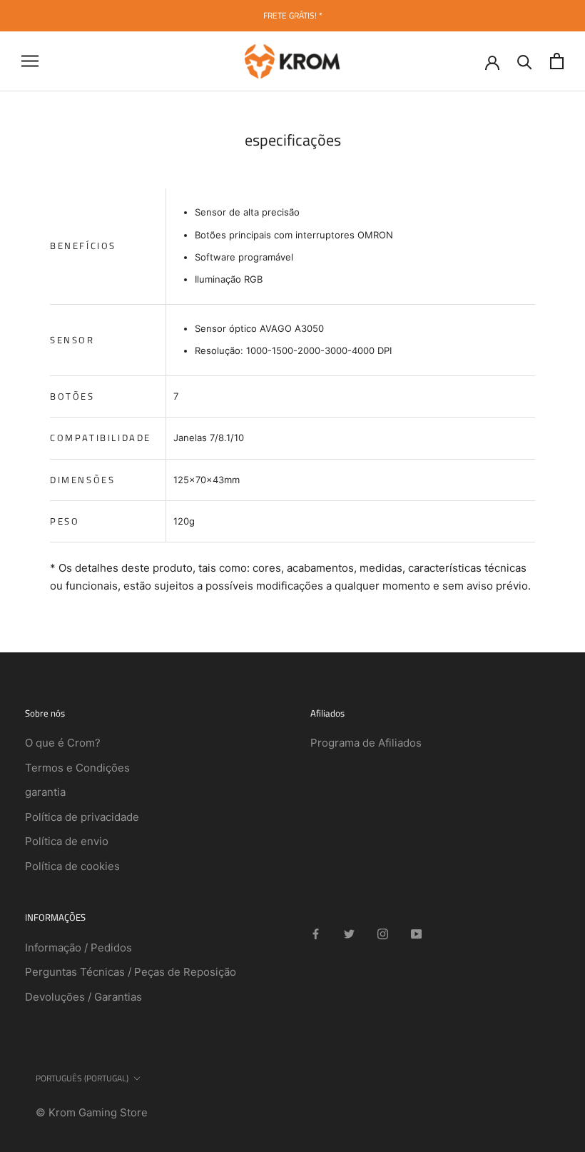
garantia (45, 792)
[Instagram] (382, 933)
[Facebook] (315, 933)
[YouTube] (416, 933)
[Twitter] (349, 933)
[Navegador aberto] (30, 61)
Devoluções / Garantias (83, 997)
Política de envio (66, 841)
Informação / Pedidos (78, 947)
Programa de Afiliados (366, 742)
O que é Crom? (63, 742)
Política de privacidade (82, 817)
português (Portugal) (82, 1078)
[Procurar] (524, 61)
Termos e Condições (77, 767)
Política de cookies (72, 866)
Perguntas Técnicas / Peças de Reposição (130, 972)
